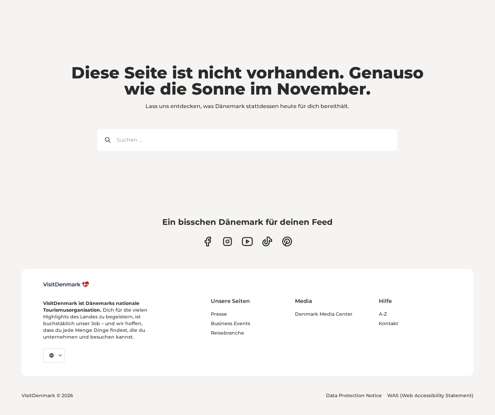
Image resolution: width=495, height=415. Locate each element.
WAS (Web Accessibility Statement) (430, 395)
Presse (219, 314)
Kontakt (388, 323)
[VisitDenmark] (66, 284)
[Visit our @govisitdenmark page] (267, 241)
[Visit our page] (227, 241)
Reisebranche (227, 333)
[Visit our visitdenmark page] (247, 241)
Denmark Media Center (324, 314)
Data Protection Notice (354, 395)
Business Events (230, 323)
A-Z (383, 314)
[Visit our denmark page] (207, 241)
